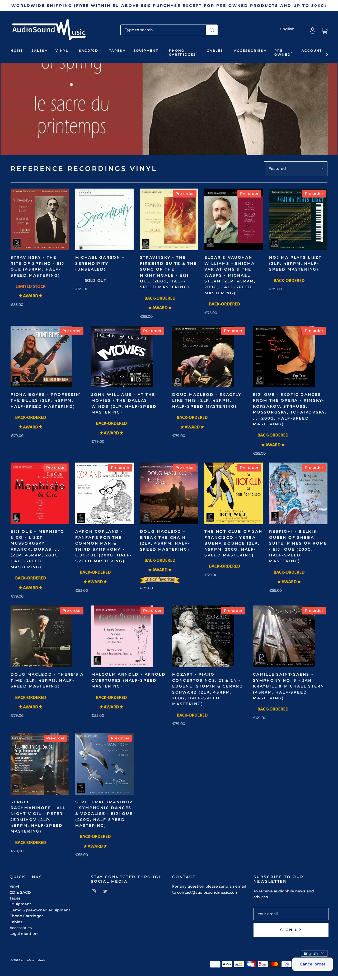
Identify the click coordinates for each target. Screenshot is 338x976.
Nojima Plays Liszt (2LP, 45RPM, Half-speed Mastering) (295, 263)
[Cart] (324, 30)
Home (17, 50)
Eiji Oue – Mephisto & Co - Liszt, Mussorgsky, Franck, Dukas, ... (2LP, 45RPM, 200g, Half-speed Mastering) (37, 549)
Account (312, 50)
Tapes (116, 50)
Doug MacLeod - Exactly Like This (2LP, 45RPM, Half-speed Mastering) (206, 400)
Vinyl (61, 50)
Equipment (145, 50)
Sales (38, 50)
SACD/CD (88, 50)
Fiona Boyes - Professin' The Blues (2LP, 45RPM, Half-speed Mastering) (46, 400)
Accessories (249, 50)
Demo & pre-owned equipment (40, 910)
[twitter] (105, 891)
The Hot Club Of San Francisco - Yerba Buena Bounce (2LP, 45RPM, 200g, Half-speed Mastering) (233, 543)
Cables (215, 50)
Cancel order (312, 964)
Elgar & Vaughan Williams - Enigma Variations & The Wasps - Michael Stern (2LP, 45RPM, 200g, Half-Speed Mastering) (229, 275)
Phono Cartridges (182, 52)
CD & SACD (20, 892)
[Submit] (212, 30)
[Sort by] (295, 168)
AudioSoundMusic (33, 960)
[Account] (312, 30)
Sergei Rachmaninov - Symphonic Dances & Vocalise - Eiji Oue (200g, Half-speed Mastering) (104, 814)
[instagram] (93, 891)
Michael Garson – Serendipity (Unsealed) (100, 263)
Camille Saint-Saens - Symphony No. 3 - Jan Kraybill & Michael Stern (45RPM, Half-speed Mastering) (288, 686)
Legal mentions (24, 933)
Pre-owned (282, 52)
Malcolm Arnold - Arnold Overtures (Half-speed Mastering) (128, 680)
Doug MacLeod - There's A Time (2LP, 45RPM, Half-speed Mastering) (47, 680)
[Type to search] (163, 30)
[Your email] (290, 914)
